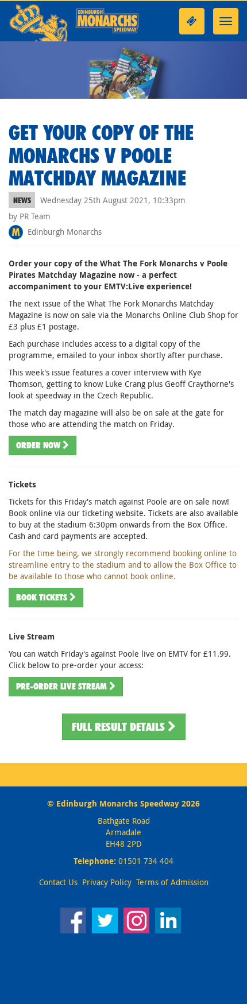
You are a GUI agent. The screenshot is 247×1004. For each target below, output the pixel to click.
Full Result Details (120, 727)
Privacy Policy (107, 882)
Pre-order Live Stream (62, 686)
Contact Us (58, 882)
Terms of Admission (172, 882)
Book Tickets (43, 597)
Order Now (39, 445)
